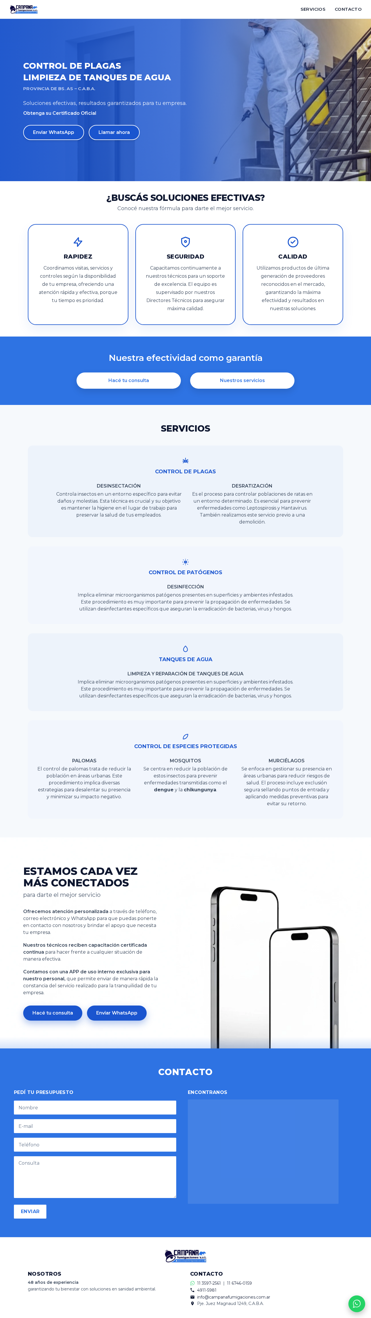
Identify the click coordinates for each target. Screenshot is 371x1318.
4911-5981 (207, 1290)
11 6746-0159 (239, 1283)
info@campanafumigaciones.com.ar (233, 1297)
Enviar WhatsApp (53, 132)
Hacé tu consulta (128, 380)
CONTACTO (348, 9)
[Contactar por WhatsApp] (356, 1303)
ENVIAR (30, 1211)
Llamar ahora (114, 132)
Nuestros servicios (242, 380)
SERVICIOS (313, 9)
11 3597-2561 (209, 1283)
